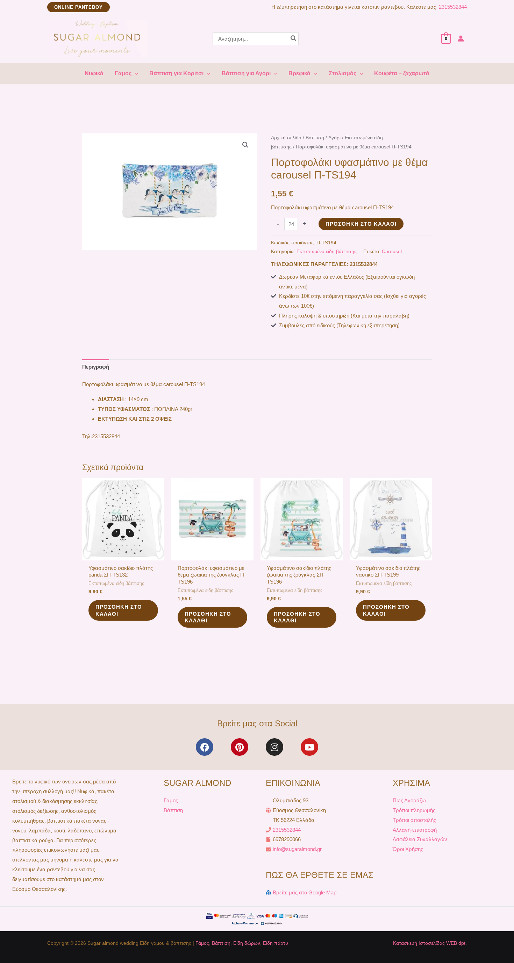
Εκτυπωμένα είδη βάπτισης (327, 251)
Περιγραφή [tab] (95, 367)
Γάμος (202, 943)
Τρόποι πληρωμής (414, 810)
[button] (78, 7)
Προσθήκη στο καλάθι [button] (118, 610)
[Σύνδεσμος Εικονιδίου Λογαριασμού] (461, 38)
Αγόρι (334, 137)
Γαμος (171, 800)
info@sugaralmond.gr (297, 849)
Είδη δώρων (246, 943)
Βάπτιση (315, 137)
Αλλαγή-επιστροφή (415, 830)
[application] (134, 73)
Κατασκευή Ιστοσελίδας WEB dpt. (430, 943)
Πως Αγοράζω (409, 800)
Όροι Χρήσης (408, 849)
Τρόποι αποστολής (414, 820)
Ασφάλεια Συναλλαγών (420, 839)
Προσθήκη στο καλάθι (361, 224)
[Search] (293, 39)
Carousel (392, 251)
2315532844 (452, 7)
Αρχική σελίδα (286, 137)
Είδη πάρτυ (275, 943)
